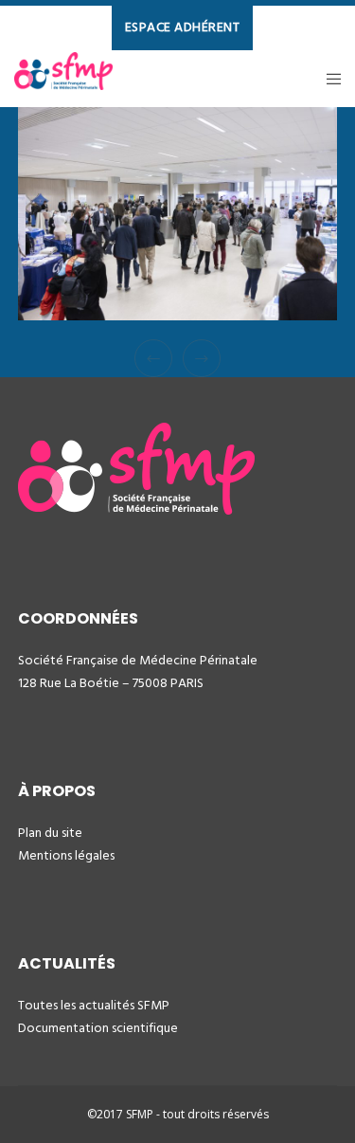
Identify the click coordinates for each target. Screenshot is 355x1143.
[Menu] (328, 78)
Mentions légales (66, 855)
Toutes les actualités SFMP (93, 1005)
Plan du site (50, 833)
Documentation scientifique (98, 1028)
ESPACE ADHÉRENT (182, 27)
